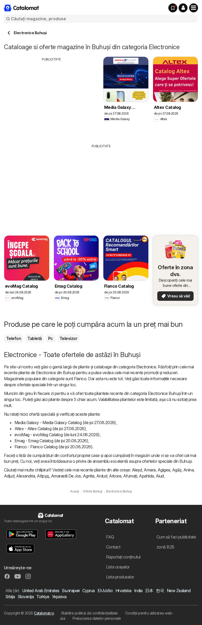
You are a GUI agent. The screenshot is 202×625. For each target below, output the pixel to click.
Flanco (80, 378)
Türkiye (42, 596)
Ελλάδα (105, 590)
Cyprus (88, 590)
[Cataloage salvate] (172, 7)
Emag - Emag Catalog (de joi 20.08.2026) (51, 440)
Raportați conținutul (123, 557)
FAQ (110, 537)
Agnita (88, 476)
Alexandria (25, 476)
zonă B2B (165, 547)
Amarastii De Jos (66, 476)
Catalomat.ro (44, 613)
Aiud (160, 476)
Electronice (146, 366)
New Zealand (178, 590)
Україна (59, 596)
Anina (188, 469)
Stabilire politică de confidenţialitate (89, 613)
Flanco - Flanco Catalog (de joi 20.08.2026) (53, 446)
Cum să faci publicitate (176, 537)
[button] (183, 7)
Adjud (9, 476)
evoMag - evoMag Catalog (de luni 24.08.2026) (57, 434)
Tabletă (34, 338)
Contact (113, 547)
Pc (50, 338)
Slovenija (26, 596)
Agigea (164, 469)
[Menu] (193, 7)
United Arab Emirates (40, 590)
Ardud (101, 476)
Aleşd (137, 469)
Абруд (43, 476)
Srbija (10, 596)
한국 (160, 590)
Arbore (115, 476)
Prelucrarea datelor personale (97, 618)
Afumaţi (130, 476)
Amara (149, 469)
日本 (149, 590)
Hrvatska (123, 590)
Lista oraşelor (118, 567)
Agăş (176, 469)
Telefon (13, 338)
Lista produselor (120, 577)
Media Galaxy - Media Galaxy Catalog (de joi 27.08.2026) (65, 422)
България (71, 590)
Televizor (68, 338)
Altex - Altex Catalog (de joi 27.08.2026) (50, 428)
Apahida (146, 476)
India (138, 590)
